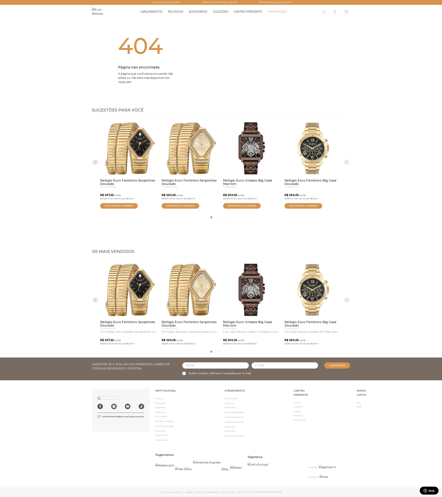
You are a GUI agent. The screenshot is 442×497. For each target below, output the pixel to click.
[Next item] (346, 162)
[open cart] (346, 12)
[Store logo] (100, 12)
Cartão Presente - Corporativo (300, 415)
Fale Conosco (231, 398)
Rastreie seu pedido (234, 435)
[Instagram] (114, 406)
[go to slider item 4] (219, 217)
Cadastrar (337, 365)
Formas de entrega (164, 426)
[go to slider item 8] (226, 217)
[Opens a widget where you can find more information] (429, 491)
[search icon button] (324, 12)
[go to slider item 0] (211, 217)
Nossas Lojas (161, 440)
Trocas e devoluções (234, 412)
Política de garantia (234, 417)
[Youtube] (127, 406)
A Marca (159, 398)
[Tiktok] (141, 406)
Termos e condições (164, 421)
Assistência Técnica (234, 422)
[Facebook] (100, 406)
